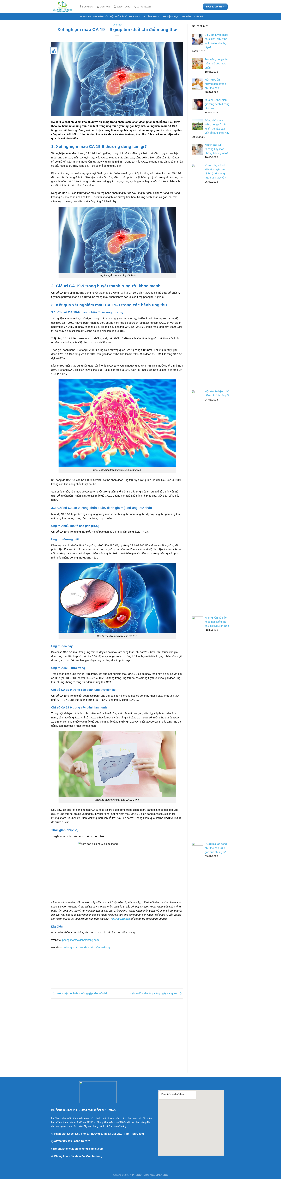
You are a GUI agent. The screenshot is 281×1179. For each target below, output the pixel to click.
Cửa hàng (186, 16)
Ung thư (117, 25)
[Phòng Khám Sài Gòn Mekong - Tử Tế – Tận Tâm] (63, 6)
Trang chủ (84, 16)
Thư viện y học (170, 16)
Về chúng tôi (100, 16)
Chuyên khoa (149, 16)
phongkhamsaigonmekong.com (80, 940)
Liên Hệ (198, 16)
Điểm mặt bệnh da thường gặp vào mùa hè (81, 993)
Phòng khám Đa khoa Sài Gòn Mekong (87, 947)
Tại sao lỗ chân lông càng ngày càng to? (154, 993)
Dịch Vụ (133, 16)
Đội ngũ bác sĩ (118, 16)
